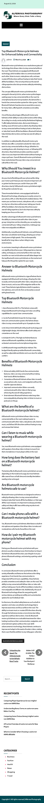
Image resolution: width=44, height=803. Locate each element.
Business (11, 757)
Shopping (11, 772)
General (6, 44)
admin (9, 59)
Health (10, 764)
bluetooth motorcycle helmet (13, 641)
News (9, 768)
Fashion (10, 760)
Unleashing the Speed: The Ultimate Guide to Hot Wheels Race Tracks (15, 655)
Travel (10, 776)
